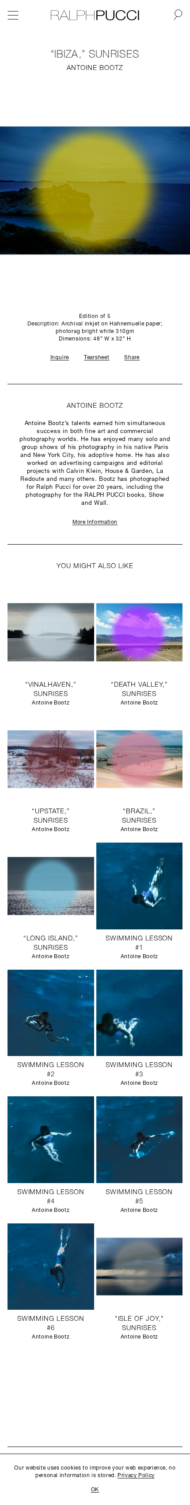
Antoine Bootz (95, 68)
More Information (95, 522)
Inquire (59, 357)
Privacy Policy (136, 1475)
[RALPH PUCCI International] (95, 15)
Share (132, 357)
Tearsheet (97, 357)
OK (95, 1490)
